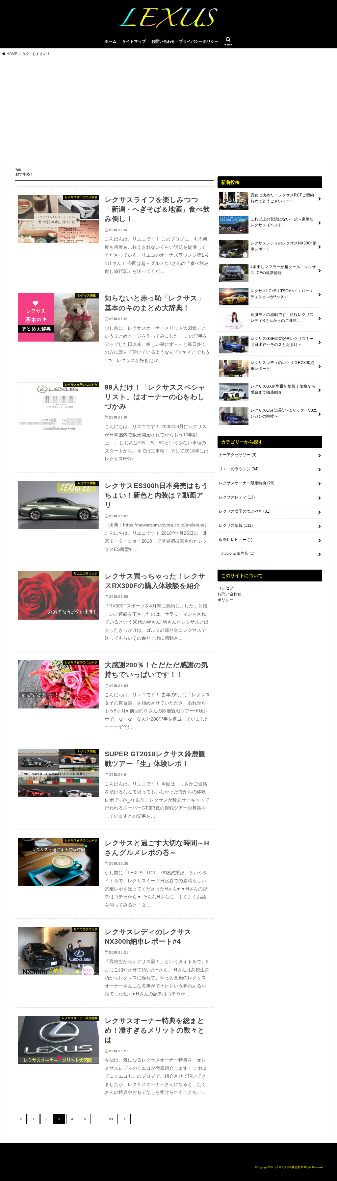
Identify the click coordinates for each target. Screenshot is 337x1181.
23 (111, 1119)
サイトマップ (134, 41)
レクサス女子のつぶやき (245, 511)
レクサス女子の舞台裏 (286, 1167)
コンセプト (227, 588)
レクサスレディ (237, 497)
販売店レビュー (235, 539)
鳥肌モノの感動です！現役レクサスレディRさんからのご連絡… (282, 317)
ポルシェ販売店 (237, 553)
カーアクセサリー (237, 454)
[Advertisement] (168, 110)
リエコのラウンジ (239, 469)
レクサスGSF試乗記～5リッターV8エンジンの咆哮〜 (283, 413)
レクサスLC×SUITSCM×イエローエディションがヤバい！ (282, 294)
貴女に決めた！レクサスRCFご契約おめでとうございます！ (282, 198)
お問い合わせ (229, 594)
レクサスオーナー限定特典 (246, 483)
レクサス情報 (236, 525)
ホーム (111, 41)
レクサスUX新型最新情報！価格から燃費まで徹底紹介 (282, 389)
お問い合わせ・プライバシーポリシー (185, 41)
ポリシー (225, 600)
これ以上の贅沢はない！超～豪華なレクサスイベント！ (282, 222)
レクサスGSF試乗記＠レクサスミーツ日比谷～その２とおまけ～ (282, 341)
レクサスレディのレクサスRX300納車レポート (282, 365)
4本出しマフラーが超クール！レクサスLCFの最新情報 (283, 270)
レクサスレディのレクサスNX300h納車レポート (283, 246)
